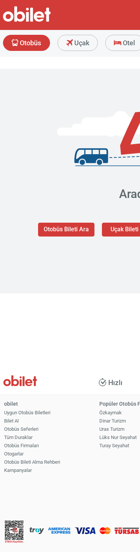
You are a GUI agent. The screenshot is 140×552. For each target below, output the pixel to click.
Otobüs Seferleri (21, 429)
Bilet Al (11, 421)
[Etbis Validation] (14, 533)
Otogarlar (14, 454)
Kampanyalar (18, 470)
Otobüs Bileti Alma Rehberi (32, 462)
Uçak (81, 43)
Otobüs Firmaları (21, 445)
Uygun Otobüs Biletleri (27, 412)
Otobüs (29, 43)
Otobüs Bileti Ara (66, 229)
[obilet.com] (45, 20)
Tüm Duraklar (18, 437)
